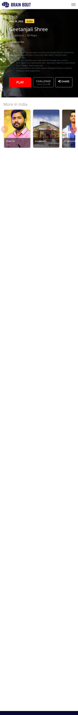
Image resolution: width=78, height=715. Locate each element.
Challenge (43, 82)
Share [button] (65, 81)
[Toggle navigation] (73, 4)
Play (20, 81)
